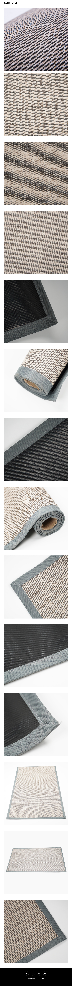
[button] (67, 2)
